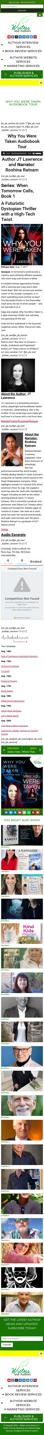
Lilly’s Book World (10, 715)
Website (5, 421)
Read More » (5, 847)
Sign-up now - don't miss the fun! (22, 2)
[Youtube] (9, 36)
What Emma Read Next (12, 701)
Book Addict (7, 691)
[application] (22, 153)
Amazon (34, 421)
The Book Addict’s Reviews (14, 725)
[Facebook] (20, 36)
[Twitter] (31, 36)
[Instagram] (16, 36)
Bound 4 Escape (9, 681)
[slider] (38, 153)
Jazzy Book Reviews (11, 710)
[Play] (4, 153)
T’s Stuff (5, 671)
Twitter (14, 421)
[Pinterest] (35, 36)
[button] (41, 82)
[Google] (27, 36)
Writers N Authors (10, 666)
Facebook (24, 421)
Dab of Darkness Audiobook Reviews (19, 656)
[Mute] (33, 153)
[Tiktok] (12, 36)
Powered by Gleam (23, 618)
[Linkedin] (23, 36)
